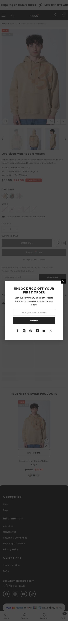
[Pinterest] (30, 331)
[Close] (63, 281)
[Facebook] (17, 331)
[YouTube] (44, 331)
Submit (34, 320)
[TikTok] (37, 331)
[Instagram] (24, 331)
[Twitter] (50, 331)
